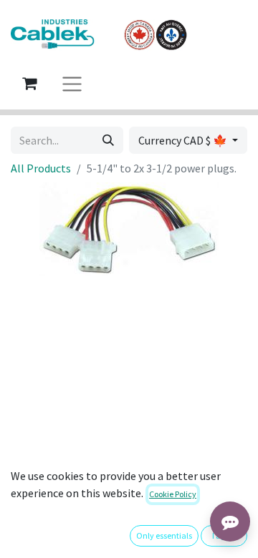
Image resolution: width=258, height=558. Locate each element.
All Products (41, 168)
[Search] (108, 140)
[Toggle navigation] (72, 83)
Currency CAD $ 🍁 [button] (183, 140)
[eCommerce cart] (29, 83)
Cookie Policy (172, 494)
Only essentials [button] (164, 535)
